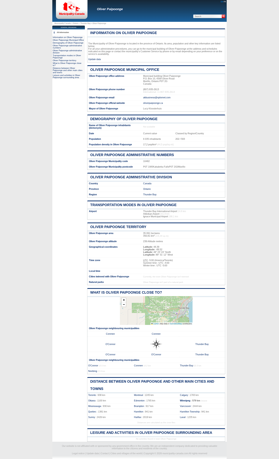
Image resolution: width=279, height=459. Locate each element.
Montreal (138, 395)
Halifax (137, 417)
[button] (124, 300)
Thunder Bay (85, 23)
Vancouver (185, 406)
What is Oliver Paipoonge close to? (126, 292)
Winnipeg (185, 400)
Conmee (110, 334)
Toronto (92, 395)
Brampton (139, 406)
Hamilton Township (190, 411)
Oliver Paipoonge (110, 9)
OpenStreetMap (176, 323)
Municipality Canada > (63, 23)
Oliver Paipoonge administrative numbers (132, 155)
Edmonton (139, 400)
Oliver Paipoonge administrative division (131, 177)
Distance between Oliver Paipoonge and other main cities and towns (67, 70)
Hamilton (138, 411)
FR (225, 2)
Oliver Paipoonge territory (118, 227)
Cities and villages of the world (126, 453)
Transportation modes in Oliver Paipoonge (133, 205)
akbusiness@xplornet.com (156, 97)
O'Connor (110, 344)
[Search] (223, 16)
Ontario (75, 23)
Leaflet (156, 323)
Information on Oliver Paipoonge (123, 33)
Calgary (184, 395)
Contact (105, 453)
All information (63, 32)
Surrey (91, 417)
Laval (183, 417)
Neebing (92, 371)
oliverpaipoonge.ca (153, 103)
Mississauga (94, 406)
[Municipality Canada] (72, 15)
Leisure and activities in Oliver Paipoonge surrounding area (151, 433)
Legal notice (78, 453)
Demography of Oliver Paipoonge (124, 119)
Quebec (92, 411)
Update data (94, 59)
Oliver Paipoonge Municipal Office (124, 70)
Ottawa (91, 400)
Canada (147, 183)
